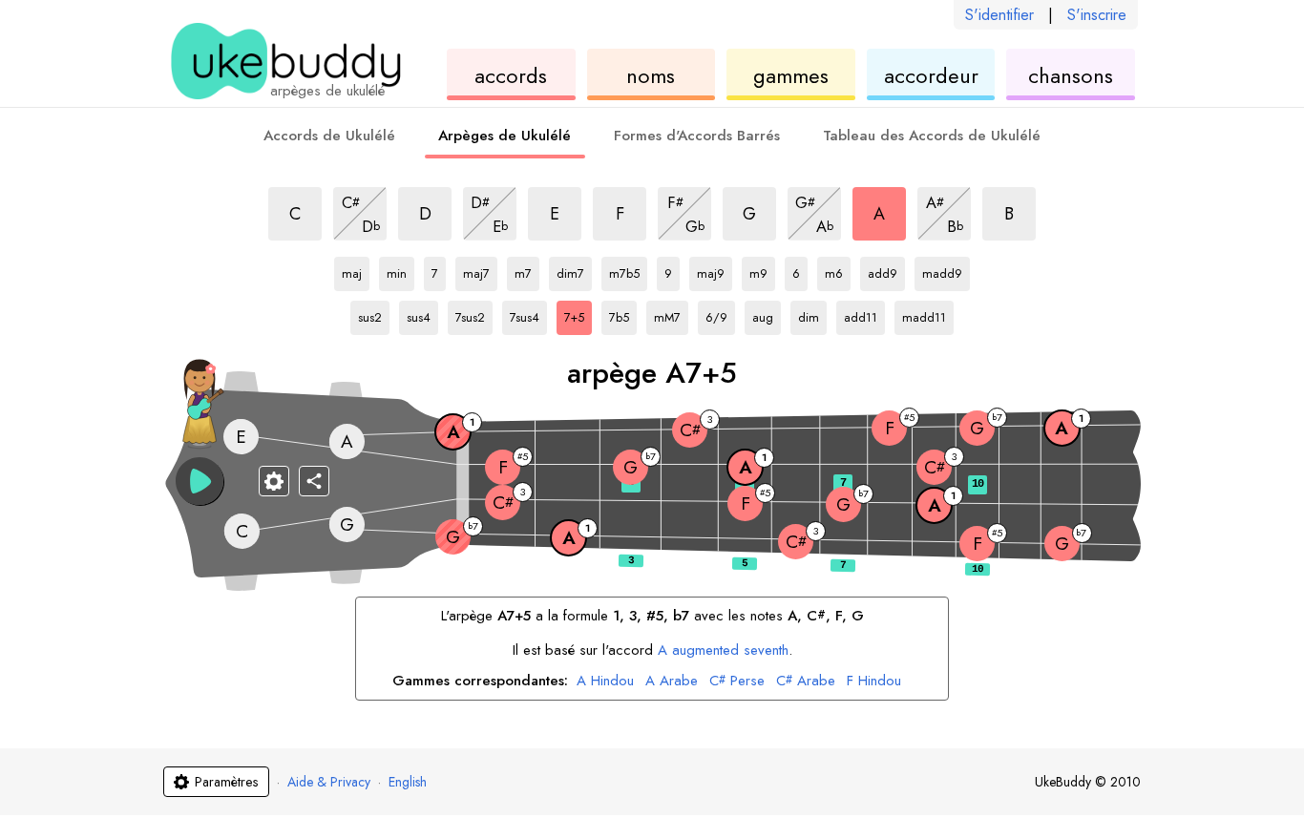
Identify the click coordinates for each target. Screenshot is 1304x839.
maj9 (714, 270)
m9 (762, 270)
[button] (199, 481)
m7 (527, 270)
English (408, 781)
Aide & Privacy (328, 781)
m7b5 (628, 270)
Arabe (671, 681)
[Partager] (314, 481)
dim (812, 314)
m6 (838, 270)
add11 (863, 314)
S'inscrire (1096, 15)
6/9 (720, 314)
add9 (886, 270)
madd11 (924, 314)
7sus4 (528, 314)
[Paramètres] (274, 481)
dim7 (574, 270)
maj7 (480, 270)
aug (766, 314)
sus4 (422, 314)
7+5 (578, 314)
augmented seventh (723, 650)
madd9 (942, 270)
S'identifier (999, 15)
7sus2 (474, 314)
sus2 (373, 314)
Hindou (605, 681)
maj (355, 270)
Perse (737, 681)
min (400, 270)
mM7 (671, 314)
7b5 (623, 314)
